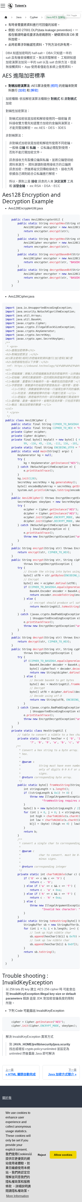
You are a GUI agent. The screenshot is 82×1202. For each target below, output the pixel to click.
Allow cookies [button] (63, 1154)
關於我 (6, 1098)
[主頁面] (6, 17)
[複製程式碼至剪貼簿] (75, 219)
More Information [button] (17, 1196)
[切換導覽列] (3, 6)
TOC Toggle (72, 15)
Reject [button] (42, 1154)
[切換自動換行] (68, 219)
